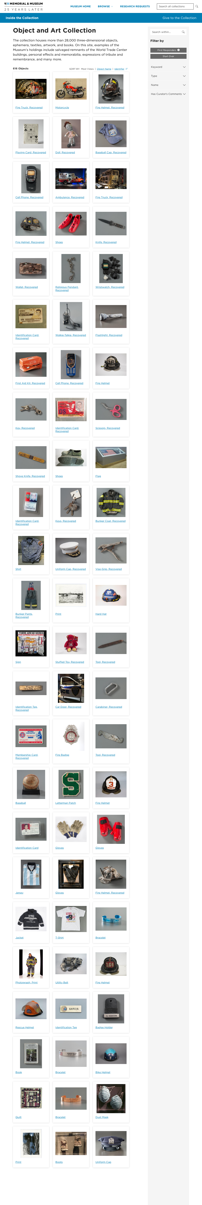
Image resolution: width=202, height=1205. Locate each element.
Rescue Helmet (24, 1027)
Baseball (20, 802)
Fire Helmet (102, 383)
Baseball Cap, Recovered (110, 152)
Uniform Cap (103, 1162)
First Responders (167, 50)
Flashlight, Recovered (108, 335)
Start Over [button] (168, 56)
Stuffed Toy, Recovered (69, 662)
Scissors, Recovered (107, 428)
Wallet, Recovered (26, 287)
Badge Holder (104, 1027)
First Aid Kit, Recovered (30, 383)
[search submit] (183, 32)
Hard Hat (101, 613)
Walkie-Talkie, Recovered (70, 335)
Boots (59, 1162)
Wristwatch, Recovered (109, 287)
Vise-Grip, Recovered (108, 569)
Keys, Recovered (65, 521)
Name (154, 84)
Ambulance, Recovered (69, 197)
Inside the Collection (22, 18)
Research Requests (135, 6)
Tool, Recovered (105, 662)
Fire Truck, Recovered (29, 107)
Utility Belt (61, 982)
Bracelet (100, 937)
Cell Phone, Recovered (29, 197)
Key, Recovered (25, 428)
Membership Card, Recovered (26, 756)
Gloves (59, 847)
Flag (98, 476)
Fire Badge (62, 754)
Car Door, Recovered (68, 706)
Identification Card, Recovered (27, 337)
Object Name (104, 69)
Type (154, 75)
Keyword (156, 66)
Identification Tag (66, 1027)
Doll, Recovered (65, 152)
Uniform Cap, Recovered (70, 569)
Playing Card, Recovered (30, 152)
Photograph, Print (26, 982)
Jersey (19, 892)
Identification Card (27, 847)
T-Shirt (59, 937)
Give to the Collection (179, 18)
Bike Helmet (102, 1072)
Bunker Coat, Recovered (110, 521)
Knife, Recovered (106, 242)
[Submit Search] (196, 6)
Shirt (18, 569)
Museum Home (80, 6)
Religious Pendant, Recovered (67, 289)
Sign (18, 662)
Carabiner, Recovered (108, 706)
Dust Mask (101, 1117)
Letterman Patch (65, 802)
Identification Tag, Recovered (26, 708)
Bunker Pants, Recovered (24, 615)
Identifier (119, 69)
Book (18, 1072)
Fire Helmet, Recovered (109, 107)
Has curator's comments (166, 93)
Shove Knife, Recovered (30, 476)
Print (58, 613)
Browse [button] (104, 6)
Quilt (18, 1117)
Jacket (19, 937)
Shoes (59, 242)
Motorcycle (62, 107)
